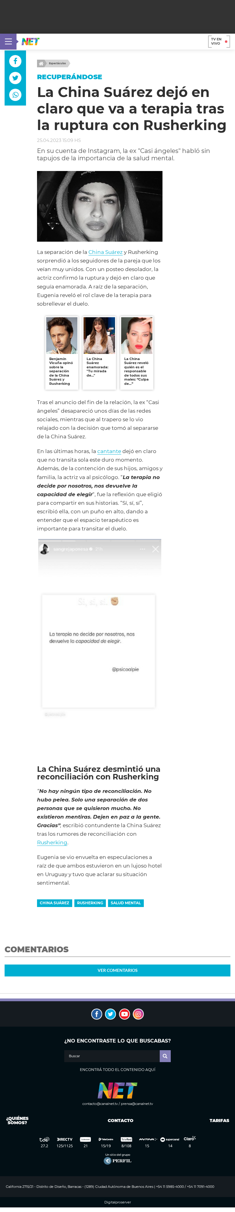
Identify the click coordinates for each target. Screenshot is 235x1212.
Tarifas (219, 1120)
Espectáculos (57, 63)
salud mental (126, 903)
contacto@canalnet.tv (100, 1104)
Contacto (119, 1120)
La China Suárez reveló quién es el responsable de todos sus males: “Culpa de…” (136, 371)
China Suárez (105, 252)
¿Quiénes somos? (17, 1120)
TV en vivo (216, 41)
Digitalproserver (117, 1202)
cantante (109, 451)
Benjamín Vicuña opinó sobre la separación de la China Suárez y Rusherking (61, 371)
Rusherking (52, 842)
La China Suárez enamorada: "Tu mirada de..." (97, 367)
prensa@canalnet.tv (137, 1104)
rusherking (90, 903)
